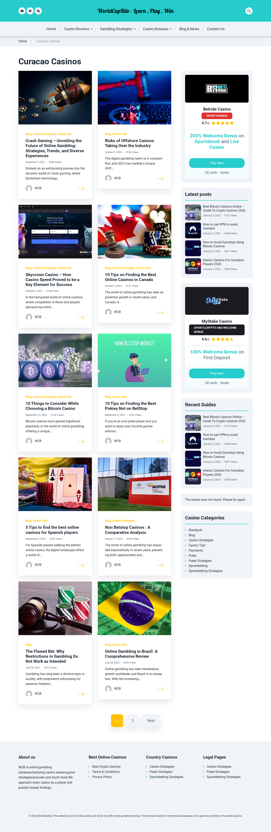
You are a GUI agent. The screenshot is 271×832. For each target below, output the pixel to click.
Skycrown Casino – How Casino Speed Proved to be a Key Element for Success (52, 279)
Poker (193, 556)
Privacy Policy (102, 777)
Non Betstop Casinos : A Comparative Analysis (127, 530)
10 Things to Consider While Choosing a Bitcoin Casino (52, 406)
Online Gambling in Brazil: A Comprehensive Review (131, 654)
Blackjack (195, 530)
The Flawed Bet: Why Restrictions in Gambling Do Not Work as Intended (52, 656)
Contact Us (216, 29)
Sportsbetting (198, 566)
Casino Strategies (44, 134)
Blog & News (189, 29)
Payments (196, 550)
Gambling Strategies (116, 29)
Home (51, 29)
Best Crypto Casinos (106, 766)
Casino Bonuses (155, 29)
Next (151, 720)
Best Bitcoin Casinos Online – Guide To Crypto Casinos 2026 (224, 209)
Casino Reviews (76, 29)
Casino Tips (64, 134)
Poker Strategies (200, 561)
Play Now (217, 163)
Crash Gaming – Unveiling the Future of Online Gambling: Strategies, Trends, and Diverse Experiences (55, 148)
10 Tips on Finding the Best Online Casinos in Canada (130, 277)
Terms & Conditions (106, 772)
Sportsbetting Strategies (205, 571)
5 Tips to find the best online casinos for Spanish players (52, 530)
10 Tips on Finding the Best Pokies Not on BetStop (130, 406)
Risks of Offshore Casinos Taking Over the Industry (129, 143)
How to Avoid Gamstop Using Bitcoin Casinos (223, 244)
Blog (28, 134)
